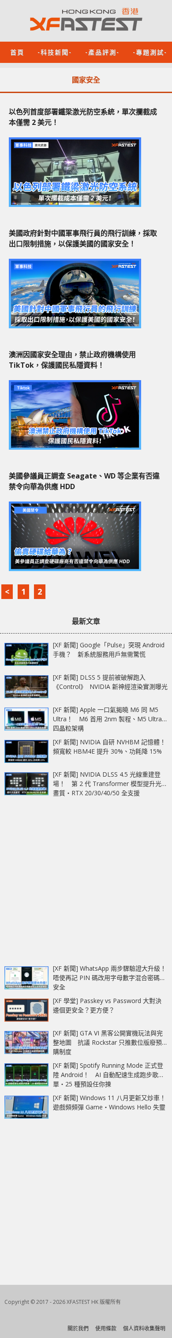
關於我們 (78, 1328)
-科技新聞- (54, 51)
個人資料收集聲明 (144, 1328)
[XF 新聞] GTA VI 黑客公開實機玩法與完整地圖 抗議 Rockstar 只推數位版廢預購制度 (108, 1042)
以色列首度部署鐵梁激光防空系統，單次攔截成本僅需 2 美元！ (83, 117)
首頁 (17, 51)
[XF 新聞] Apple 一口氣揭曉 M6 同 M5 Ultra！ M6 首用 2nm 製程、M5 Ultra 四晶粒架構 (107, 718)
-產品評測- (102, 51)
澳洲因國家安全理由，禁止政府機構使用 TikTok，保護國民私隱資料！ (72, 360)
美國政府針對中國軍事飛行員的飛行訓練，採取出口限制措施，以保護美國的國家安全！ (83, 238)
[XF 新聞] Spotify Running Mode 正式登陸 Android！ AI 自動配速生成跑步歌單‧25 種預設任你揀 (108, 1074)
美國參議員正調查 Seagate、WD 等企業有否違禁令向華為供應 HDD (84, 481)
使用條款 (105, 1328)
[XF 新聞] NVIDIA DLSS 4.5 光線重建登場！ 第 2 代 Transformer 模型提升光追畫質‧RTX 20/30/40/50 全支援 (110, 783)
